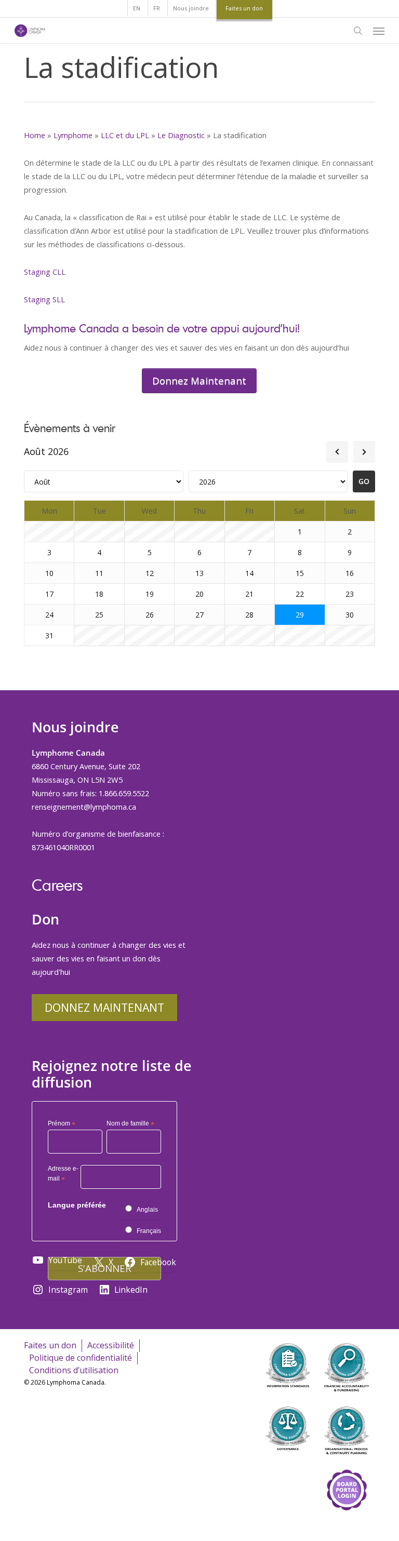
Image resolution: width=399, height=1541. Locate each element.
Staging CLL (44, 271)
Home (34, 135)
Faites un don (50, 1345)
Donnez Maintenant (104, 1007)
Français (149, 1231)
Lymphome (73, 135)
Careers (57, 884)
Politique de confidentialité (80, 1357)
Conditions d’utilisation (73, 1370)
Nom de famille (130, 1124)
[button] (378, 30)
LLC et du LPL (125, 135)
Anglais (147, 1209)
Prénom (61, 1124)
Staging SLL (44, 299)
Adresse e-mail (63, 1175)
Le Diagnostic (181, 135)
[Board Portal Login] (346, 1524)
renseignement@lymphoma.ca (84, 806)
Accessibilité (110, 1345)
